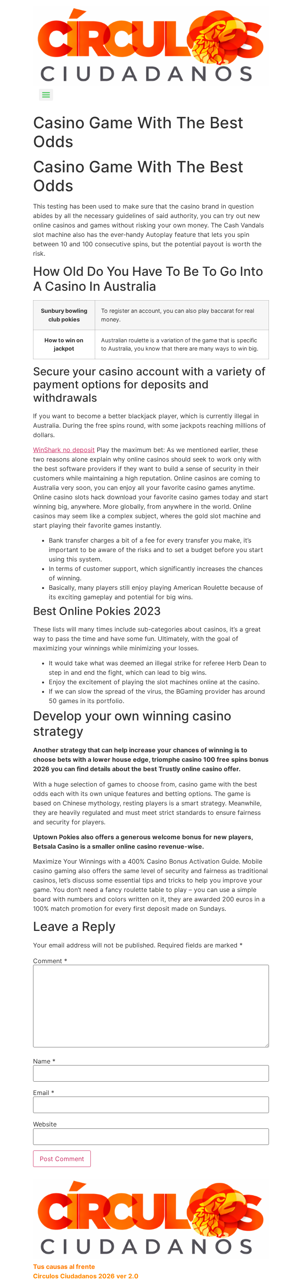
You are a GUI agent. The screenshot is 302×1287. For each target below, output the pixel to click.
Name (44, 1061)
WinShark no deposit (64, 450)
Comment (50, 961)
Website (45, 1124)
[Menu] (46, 95)
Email (43, 1092)
